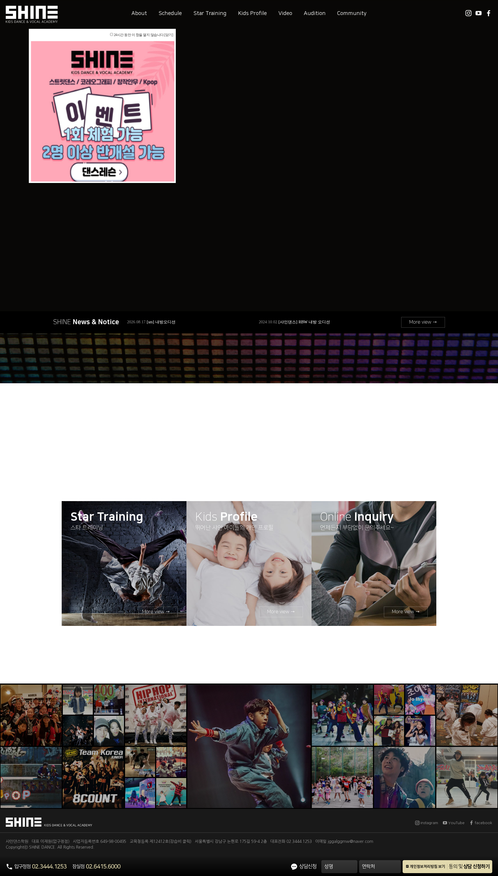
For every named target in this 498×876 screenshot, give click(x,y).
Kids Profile (252, 13)
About (139, 13)
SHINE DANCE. (42, 847)
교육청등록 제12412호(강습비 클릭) (160, 841)
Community (352, 13)
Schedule (170, 13)
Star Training (210, 13)
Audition (315, 13)
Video (285, 13)
